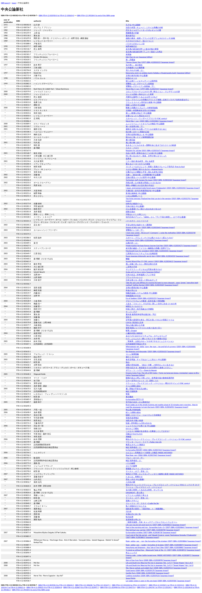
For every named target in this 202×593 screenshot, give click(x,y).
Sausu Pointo (130, 578)
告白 (128, 362)
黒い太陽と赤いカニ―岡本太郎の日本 (141, 264)
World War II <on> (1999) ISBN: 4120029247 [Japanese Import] (149, 89)
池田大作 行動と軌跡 (134, 421)
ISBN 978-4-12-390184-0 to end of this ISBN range (96, 16)
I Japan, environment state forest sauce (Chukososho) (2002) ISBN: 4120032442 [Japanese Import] (163, 188)
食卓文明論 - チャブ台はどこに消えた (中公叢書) (146, 360)
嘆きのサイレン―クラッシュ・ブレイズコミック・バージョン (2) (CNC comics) (158, 439)
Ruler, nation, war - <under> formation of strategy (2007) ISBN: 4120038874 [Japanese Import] (162, 545)
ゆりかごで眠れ (132, 429)
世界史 (128, 159)
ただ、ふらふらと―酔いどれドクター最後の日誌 (146, 339)
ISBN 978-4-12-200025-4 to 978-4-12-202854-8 (44, 588)
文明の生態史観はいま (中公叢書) (140, 135)
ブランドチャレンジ (134, 277)
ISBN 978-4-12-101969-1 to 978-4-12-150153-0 (166, 585)
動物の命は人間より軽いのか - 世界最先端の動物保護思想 (150, 378)
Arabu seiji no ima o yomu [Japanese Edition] (143, 272)
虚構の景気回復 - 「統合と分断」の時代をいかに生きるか (150, 365)
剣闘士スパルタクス (134, 306)
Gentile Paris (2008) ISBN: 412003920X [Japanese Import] (147, 573)
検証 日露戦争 (131, 391)
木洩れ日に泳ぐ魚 (133, 514)
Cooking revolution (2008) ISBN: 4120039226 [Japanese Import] (150, 576)
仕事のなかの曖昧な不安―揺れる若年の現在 (144, 172)
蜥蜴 (128, 259)
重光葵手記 (130, 36)
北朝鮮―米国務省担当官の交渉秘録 (140, 111)
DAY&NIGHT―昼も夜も (135, 493)
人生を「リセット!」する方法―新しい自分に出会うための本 (151, 304)
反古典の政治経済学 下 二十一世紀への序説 (144, 52)
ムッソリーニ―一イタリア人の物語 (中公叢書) (145, 124)
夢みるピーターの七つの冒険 (138, 164)
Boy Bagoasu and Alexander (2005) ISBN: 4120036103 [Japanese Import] (153, 352)
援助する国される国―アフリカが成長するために (146, 129)
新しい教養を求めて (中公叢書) (139, 113)
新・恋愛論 (130, 60)
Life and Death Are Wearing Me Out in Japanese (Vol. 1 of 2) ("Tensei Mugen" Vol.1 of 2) (159, 563)
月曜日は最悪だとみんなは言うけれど (142, 97)
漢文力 (128, 317)
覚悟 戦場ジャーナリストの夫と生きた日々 (144, 328)
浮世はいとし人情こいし (136, 214)
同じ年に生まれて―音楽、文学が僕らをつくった (146, 156)
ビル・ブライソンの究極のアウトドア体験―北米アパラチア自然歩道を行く (157, 100)
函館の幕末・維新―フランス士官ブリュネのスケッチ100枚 (150, 38)
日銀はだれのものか (134, 434)
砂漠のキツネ (131, 78)
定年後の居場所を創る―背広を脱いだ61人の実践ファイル (150, 320)
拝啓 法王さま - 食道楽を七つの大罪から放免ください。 (149, 368)
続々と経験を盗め (133, 413)
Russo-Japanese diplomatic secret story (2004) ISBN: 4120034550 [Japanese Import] (157, 256)
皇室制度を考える (133, 520)
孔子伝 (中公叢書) (133, 25)
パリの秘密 (130, 463)
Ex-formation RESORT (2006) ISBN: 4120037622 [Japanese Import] (151, 450)
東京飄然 (129, 397)
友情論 (128, 55)
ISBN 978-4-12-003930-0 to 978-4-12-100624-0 (56, 16)
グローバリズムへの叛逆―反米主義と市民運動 (145, 301)
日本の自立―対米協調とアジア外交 (140, 275)
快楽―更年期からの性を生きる (139, 423)
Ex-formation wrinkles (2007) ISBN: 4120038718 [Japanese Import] (151, 533)
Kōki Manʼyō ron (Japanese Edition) (139, 57)
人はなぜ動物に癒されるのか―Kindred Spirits (144, 169)
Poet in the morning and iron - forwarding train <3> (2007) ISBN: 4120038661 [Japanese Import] (162, 527)
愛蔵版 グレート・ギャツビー (138, 469)
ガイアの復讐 (131, 466)
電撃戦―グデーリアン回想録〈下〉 (140, 86)
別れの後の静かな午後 (135, 325)
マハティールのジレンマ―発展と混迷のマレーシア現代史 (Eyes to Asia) (155, 167)
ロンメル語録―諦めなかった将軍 (140, 94)
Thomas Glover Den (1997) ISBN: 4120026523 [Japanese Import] (150, 62)
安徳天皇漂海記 (132, 418)
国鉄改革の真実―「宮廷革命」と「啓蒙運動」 (145, 509)
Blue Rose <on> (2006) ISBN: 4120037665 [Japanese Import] (148, 455)
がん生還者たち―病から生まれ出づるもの (143, 209)
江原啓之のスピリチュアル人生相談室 (142, 254)
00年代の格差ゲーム (134, 204)
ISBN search (5, 3)
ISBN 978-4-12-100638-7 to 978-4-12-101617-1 (92, 585)
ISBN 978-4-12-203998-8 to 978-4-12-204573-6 (117, 588)
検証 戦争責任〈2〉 (134, 461)
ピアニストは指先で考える (137, 495)
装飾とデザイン (132, 501)
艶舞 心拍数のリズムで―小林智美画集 (142, 108)
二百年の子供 (131, 267)
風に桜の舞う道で (133, 143)
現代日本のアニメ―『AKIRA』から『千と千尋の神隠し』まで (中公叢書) (156, 217)
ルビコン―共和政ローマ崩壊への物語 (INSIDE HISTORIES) (149, 453)
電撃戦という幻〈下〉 (135, 230)
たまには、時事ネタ (134, 477)
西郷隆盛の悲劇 (132, 33)
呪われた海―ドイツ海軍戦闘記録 (140, 137)
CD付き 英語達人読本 (134, 323)
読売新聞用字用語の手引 (136, 344)
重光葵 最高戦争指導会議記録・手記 (141, 315)
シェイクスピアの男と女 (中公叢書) (140, 426)
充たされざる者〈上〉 (135, 70)
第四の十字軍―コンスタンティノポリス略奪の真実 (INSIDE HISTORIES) (155, 474)
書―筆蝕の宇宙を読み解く (137, 389)
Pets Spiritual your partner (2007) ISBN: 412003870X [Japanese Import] (153, 530)
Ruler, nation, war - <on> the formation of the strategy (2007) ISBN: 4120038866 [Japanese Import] (163, 541)
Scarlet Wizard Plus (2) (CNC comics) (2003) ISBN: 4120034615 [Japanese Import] (156, 261)
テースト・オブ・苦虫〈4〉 (137, 498)
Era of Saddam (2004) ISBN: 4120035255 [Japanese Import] (148, 298)
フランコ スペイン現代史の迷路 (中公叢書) (144, 102)
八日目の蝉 (130, 482)
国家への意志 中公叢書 (135, 105)
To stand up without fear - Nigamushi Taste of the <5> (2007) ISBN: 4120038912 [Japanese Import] (163, 550)
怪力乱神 (129, 517)
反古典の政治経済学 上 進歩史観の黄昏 (142, 49)
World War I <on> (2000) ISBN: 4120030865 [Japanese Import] (149, 121)
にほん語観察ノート (134, 196)
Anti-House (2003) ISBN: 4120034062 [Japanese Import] (147, 240)
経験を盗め (130, 212)
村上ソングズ (131, 553)
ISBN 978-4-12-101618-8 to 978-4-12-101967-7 (129, 585)
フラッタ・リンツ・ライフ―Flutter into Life (144, 442)
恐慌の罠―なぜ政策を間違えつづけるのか (143, 183)
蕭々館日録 (130, 140)
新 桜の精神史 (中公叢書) (136, 193)
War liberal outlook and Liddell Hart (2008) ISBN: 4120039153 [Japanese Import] (156, 568)
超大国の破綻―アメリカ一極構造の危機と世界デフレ (148, 248)
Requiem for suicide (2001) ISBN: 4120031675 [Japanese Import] (150, 151)
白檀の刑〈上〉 (132, 243)
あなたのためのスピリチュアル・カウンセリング (146, 336)
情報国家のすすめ (133, 296)
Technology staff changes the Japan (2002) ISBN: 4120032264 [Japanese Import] (156, 180)
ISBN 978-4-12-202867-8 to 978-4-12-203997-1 (81, 588)
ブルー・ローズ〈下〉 (135, 458)
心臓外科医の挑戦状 (134, 333)
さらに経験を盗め (133, 386)
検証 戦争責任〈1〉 (134, 447)
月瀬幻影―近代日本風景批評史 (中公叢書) (143, 191)
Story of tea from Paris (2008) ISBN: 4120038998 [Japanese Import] (151, 560)
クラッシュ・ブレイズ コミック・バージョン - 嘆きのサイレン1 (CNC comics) (158, 383)
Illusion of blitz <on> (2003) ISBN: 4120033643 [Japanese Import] (150, 228)
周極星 (128, 437)
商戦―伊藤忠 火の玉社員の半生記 (140, 185)
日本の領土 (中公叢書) (135, 206)
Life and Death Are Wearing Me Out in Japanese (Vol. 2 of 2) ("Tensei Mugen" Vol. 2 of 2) (159, 565)
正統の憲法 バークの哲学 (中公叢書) (141, 178)
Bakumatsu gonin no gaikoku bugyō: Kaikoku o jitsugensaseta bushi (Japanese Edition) (158, 73)
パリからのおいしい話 (135, 44)
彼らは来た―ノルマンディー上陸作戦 (141, 81)
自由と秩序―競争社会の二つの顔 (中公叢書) (144, 153)
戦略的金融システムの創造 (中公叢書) (141, 293)
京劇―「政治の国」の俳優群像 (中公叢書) (143, 175)
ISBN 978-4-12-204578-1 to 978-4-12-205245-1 (154, 588)
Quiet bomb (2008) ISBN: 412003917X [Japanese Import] (147, 571)
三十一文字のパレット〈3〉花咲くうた (142, 381)
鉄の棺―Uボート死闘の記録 (137, 132)
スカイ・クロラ (132, 148)
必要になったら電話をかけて (138, 116)
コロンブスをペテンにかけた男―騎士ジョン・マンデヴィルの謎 (153, 92)
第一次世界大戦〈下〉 (135, 127)
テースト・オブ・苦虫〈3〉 (137, 471)
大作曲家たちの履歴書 (135, 68)
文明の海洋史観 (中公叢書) (137, 76)
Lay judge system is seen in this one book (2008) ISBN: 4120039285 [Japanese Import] (158, 581)
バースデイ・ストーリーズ (137, 221)
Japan (14, 3)
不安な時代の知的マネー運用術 (139, 225)
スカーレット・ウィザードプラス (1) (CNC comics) (146, 119)
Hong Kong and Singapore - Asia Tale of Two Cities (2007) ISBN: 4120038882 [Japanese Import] (162, 548)
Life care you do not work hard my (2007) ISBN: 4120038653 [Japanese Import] (156, 525)
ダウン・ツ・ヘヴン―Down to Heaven (141, 370)
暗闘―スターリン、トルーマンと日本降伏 (143, 415)
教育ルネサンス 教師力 (135, 445)
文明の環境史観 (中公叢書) (137, 288)
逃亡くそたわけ (132, 357)
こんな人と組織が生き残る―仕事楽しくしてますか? (147, 431)
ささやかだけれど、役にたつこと (140, 41)
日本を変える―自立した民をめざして (141, 280)
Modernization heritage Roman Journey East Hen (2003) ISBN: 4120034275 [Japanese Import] (161, 246)
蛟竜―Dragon (131, 331)
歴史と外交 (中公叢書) (135, 480)
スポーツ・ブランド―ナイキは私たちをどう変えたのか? (149, 238)
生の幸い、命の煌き (134, 65)
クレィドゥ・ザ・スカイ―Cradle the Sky (142, 503)
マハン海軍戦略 (132, 354)
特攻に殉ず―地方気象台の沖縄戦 (140, 309)
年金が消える (131, 290)
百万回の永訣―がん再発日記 (138, 402)
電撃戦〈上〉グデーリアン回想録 (140, 84)
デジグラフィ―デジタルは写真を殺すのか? (144, 270)
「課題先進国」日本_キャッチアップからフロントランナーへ (151, 522)
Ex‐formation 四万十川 (135, 400)
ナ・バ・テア (131, 312)
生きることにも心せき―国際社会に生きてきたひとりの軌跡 (151, 145)
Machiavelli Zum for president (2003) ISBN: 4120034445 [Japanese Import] (154, 251)
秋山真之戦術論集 (133, 410)
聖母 (128, 394)
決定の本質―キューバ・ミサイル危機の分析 (144, 28)
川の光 (128, 512)
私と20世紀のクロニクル (136, 506)
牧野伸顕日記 (131, 46)
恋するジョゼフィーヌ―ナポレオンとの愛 (143, 30)
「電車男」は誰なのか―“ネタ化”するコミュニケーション (150, 341)
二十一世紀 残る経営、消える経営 (140, 161)
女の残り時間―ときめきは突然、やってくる (144, 490)
